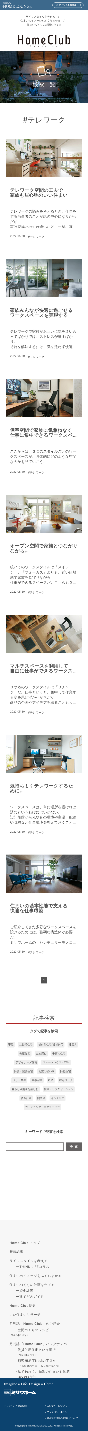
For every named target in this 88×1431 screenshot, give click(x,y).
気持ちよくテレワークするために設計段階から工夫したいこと (41, 788)
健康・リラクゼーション (58, 1089)
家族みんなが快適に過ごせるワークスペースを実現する (41, 313)
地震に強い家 (46, 1071)
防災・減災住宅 (23, 1071)
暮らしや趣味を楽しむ (25, 1089)
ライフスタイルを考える (40, 16)
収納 (50, 1080)
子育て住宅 (58, 1053)
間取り (41, 1098)
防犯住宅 (65, 1071)
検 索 (73, 1146)
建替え (73, 1044)
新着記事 (16, 1252)
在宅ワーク (65, 1080)
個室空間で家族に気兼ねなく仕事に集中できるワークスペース (44, 433)
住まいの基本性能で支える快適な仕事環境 (39, 908)
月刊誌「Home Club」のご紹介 (34, 1324)
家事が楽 (37, 1080)
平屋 (11, 1044)
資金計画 (26, 1098)
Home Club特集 (22, 1306)
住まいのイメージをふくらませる (40, 20)
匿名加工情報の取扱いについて (62, 1418)
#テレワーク (36, 236)
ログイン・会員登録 (16, 1405)
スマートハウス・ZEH (56, 1062)
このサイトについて (57, 1405)
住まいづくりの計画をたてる (44, 24)
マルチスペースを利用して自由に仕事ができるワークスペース (44, 668)
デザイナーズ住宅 (26, 1062)
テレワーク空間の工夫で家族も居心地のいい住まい (39, 192)
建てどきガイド (31, 1297)
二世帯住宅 (26, 1044)
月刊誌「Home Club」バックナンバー (39, 1344)
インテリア (57, 1098)
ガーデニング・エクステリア (42, 1106)
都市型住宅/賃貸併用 (50, 1044)
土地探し (41, 1053)
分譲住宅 (24, 1053)
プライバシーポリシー (58, 1412)
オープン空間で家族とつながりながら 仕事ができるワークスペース (44, 548)
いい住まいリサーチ (25, 1315)
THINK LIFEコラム (34, 1267)
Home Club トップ (24, 1243)
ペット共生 (19, 1080)
